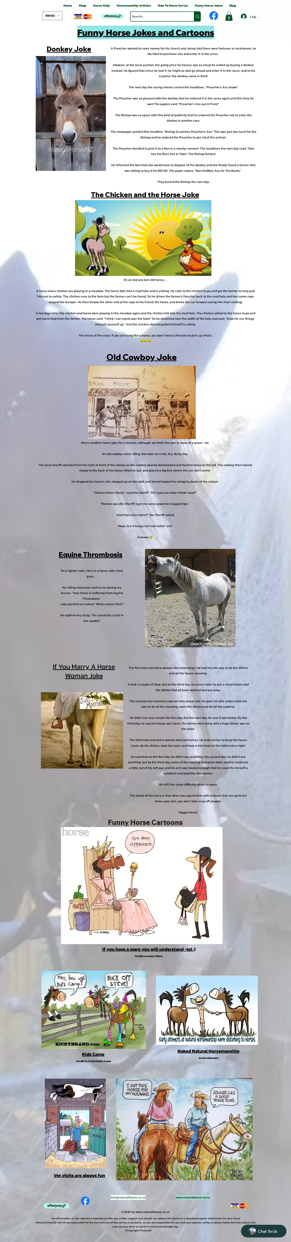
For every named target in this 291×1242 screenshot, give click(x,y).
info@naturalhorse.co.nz (128, 1197)
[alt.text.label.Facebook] (214, 16)
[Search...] (197, 16)
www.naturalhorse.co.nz (193, 1197)
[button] (52, 15)
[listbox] (52, 15)
